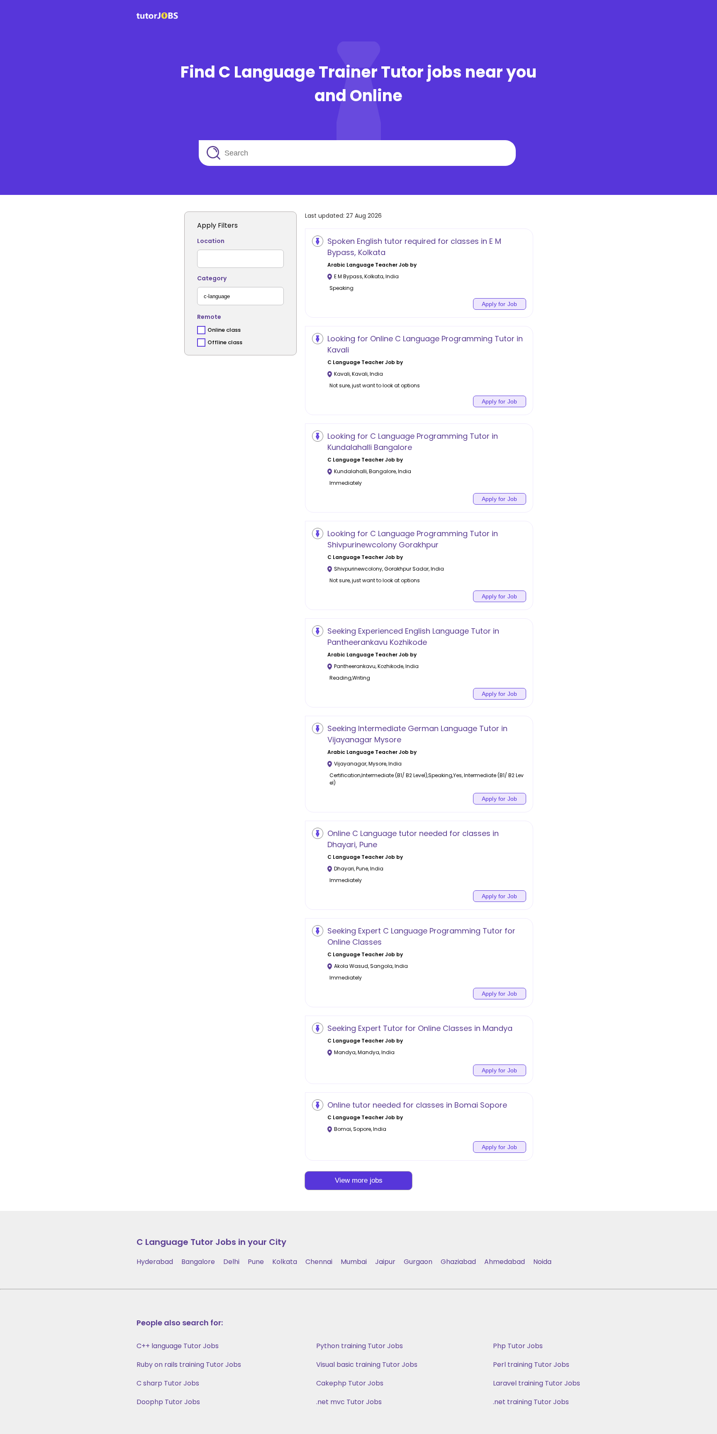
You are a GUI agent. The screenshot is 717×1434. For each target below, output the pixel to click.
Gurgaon (418, 1261)
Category (212, 278)
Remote (209, 317)
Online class (224, 330)
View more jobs (359, 1180)
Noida (542, 1261)
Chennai (318, 1261)
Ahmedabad (504, 1261)
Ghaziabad (458, 1261)
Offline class (224, 342)
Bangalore (198, 1261)
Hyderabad (155, 1261)
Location (210, 241)
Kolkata (284, 1261)
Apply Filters (217, 225)
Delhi (231, 1261)
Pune (256, 1261)
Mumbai (354, 1261)
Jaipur (385, 1261)
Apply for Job (499, 304)
